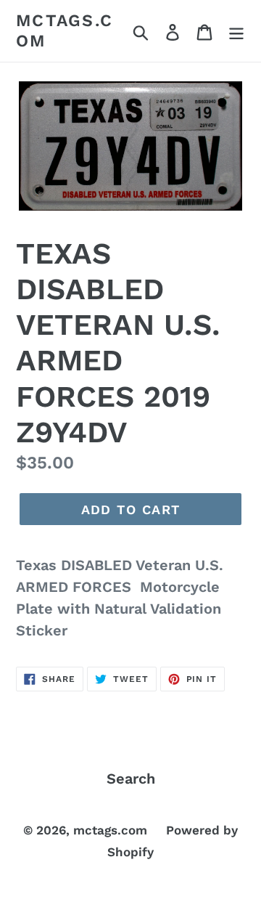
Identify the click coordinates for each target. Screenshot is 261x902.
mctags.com (64, 31)
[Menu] (236, 31)
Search (131, 778)
